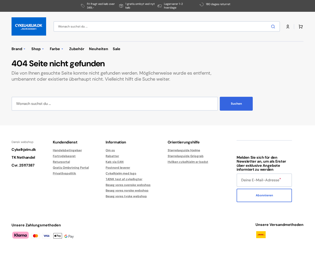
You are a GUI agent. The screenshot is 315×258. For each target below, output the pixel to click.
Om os (110, 150)
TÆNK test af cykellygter (124, 179)
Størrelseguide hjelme (184, 150)
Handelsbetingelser (67, 150)
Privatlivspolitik (64, 173)
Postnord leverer (118, 168)
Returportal (61, 162)
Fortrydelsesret (64, 156)
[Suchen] (274, 26)
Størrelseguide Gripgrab (186, 156)
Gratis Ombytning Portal (71, 168)
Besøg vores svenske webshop (128, 185)
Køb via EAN (115, 162)
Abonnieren (264, 195)
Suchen (236, 104)
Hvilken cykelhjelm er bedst (188, 162)
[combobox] (166, 26)
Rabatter (112, 156)
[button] (288, 26)
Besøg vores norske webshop (127, 190)
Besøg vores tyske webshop (126, 196)
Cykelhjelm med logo (121, 173)
